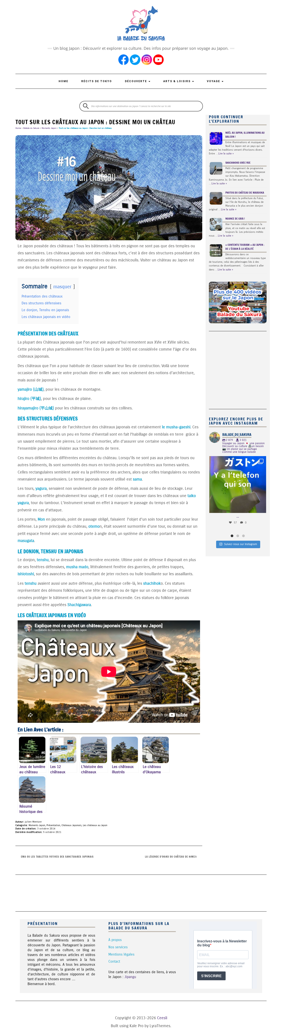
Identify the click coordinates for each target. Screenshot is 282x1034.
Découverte (136, 81)
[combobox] (141, 106)
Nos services (118, 947)
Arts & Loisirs (177, 81)
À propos (115, 940)
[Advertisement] (236, 367)
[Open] (237, 484)
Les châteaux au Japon (95, 825)
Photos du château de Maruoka (244, 192)
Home (63, 81)
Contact (114, 961)
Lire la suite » (226, 153)
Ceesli (162, 1018)
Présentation (53, 825)
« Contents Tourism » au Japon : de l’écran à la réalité (244, 247)
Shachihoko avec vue (237, 163)
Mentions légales (121, 954)
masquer (62, 287)
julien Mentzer (33, 821)
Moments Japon (49, 128)
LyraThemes (160, 1025)
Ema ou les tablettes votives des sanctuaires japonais (57, 856)
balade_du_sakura (237, 460)
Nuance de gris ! (235, 218)
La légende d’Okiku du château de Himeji (171, 856)
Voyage (214, 81)
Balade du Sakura (31, 128)
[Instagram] (261, 507)
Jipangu (130, 977)
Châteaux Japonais (71, 825)
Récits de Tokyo (96, 81)
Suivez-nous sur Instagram (240, 544)
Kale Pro (136, 1025)
